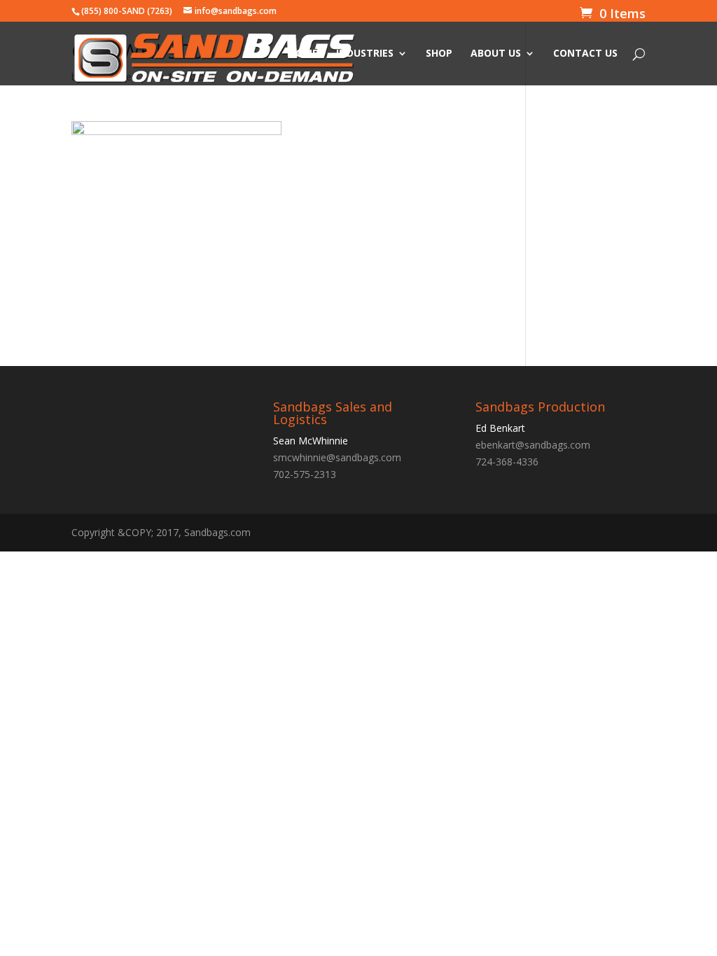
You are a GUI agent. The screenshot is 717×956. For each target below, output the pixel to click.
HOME (303, 53)
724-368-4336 (506, 461)
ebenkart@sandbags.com (532, 444)
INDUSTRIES (365, 53)
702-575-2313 (304, 474)
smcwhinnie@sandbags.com (337, 457)
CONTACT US (585, 53)
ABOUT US (496, 53)
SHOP (439, 53)
